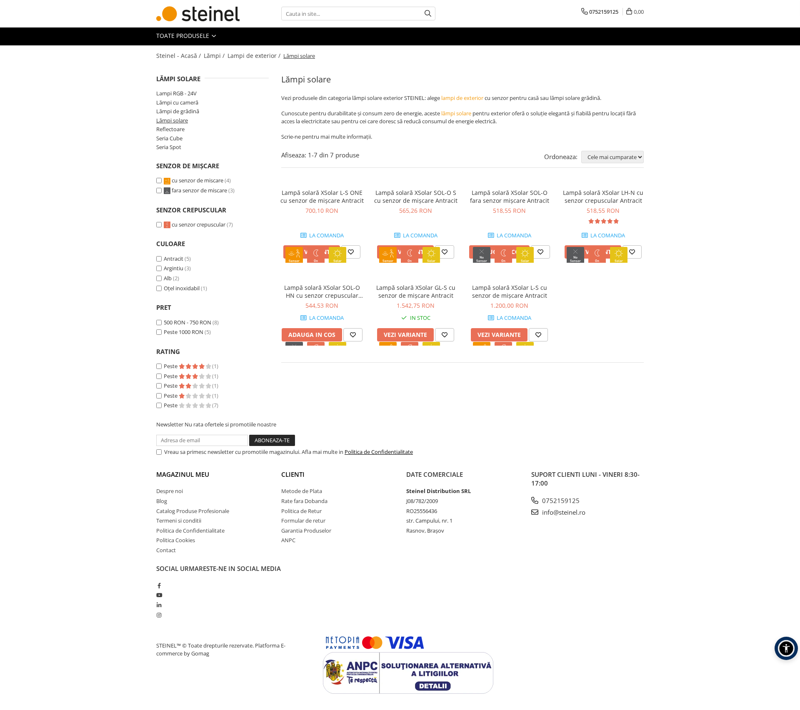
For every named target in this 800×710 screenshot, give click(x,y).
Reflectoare (170, 129)
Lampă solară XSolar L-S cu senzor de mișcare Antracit (509, 291)
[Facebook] (159, 585)
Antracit (173, 258)
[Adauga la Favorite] (350, 252)
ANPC (288, 540)
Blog (161, 501)
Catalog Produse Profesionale (192, 511)
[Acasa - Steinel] (198, 13)
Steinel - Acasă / (179, 56)
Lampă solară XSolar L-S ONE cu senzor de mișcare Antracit (322, 196)
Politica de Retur (301, 511)
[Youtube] (159, 595)
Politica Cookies (175, 540)
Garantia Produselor (306, 530)
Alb (168, 278)
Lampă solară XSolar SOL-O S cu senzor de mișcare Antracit (416, 196)
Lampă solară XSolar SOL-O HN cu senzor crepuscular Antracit (322, 291)
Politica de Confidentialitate (379, 452)
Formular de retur (303, 520)
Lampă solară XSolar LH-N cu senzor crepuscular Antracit (603, 196)
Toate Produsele (183, 36)
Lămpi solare (172, 120)
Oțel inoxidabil (182, 288)
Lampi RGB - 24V (176, 93)
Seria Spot (168, 147)
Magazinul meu (182, 474)
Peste (171, 366)
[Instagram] (159, 615)
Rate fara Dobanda (304, 501)
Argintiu (173, 268)
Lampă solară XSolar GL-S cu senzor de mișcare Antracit (415, 291)
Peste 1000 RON (183, 332)
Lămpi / (215, 56)
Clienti (293, 474)
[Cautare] (427, 13)
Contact (166, 550)
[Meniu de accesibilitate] (786, 648)
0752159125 (560, 500)
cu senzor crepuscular (198, 224)
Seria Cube (169, 138)
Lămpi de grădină (177, 111)
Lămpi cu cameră (177, 102)
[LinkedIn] (159, 605)
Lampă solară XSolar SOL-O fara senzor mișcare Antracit (509, 196)
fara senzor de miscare (199, 190)
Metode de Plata (301, 491)
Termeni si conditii (178, 520)
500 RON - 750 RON (187, 322)
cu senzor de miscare (197, 180)
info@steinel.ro (562, 512)
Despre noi (169, 491)
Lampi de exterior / (255, 56)
